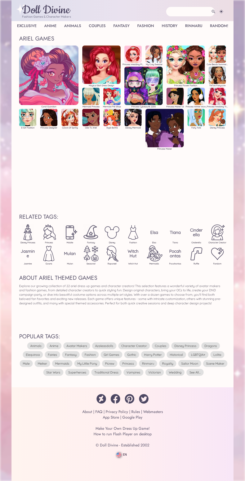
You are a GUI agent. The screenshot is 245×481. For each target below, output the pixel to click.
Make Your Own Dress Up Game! (123, 428)
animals (36, 346)
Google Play (132, 417)
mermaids (62, 363)
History (169, 26)
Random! (219, 26)
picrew (109, 363)
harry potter (153, 355)
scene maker (215, 363)
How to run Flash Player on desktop (123, 434)
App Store (111, 417)
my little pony (87, 363)
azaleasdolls (104, 346)
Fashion (145, 26)
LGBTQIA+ (198, 355)
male (26, 363)
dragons (210, 346)
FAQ (98, 412)
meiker (42, 363)
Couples (97, 26)
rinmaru (148, 363)
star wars (53, 372)
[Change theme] (221, 11)
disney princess (185, 346)
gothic (131, 355)
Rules (135, 412)
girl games (111, 355)
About (87, 412)
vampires (133, 372)
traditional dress (106, 372)
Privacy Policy (117, 412)
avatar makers (76, 346)
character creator (134, 346)
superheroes (77, 372)
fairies (52, 355)
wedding (175, 372)
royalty (167, 363)
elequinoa (33, 355)
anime (54, 346)
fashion (90, 355)
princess (128, 363)
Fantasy (121, 26)
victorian (154, 372)
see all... (195, 372)
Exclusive (27, 26)
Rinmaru (193, 26)
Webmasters (153, 412)
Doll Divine (46, 10)
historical (176, 355)
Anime (50, 26)
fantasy (71, 355)
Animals (72, 26)
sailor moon (189, 363)
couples (160, 346)
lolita (217, 355)
